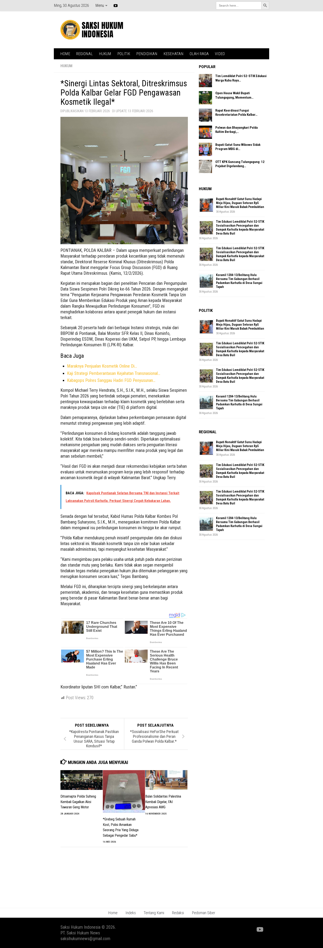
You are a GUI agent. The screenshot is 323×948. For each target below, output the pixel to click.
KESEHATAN (173, 53)
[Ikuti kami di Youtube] (259, 929)
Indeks (130, 912)
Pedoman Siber (203, 912)
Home (113, 912)
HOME (65, 53)
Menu (99, 5)
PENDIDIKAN (146, 53)
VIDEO (220, 53)
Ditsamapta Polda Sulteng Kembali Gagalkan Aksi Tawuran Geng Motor (78, 801)
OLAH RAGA (199, 53)
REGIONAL (84, 53)
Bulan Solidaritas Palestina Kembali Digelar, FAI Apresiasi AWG (163, 801)
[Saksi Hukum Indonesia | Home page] (91, 30)
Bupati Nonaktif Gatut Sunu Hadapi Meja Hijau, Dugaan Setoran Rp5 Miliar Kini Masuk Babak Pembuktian (240, 203)
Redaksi (178, 912)
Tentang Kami (154, 912)
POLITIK (123, 53)
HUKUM (105, 53)
